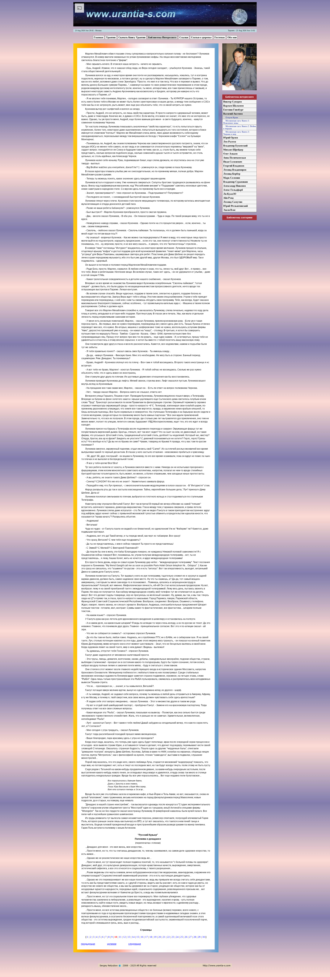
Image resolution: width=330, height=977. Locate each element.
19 (155, 937)
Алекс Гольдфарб (233, 189)
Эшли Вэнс (229, 209)
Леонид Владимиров (234, 169)
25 (182, 937)
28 (195, 937)
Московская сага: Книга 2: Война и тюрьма (239, 127)
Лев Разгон (229, 141)
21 (164, 937)
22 (168, 937)
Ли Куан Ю (229, 193)
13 (129, 937)
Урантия (111, 37)
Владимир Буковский (235, 145)
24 (177, 937)
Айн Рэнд (228, 197)
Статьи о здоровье (201, 37)
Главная (99, 37)
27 (190, 937)
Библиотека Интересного (162, 37)
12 (124, 937)
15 (138, 937)
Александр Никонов (234, 185)
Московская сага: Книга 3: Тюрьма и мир (236, 133)
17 (146, 937)
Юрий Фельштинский (235, 205)
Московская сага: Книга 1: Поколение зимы (236, 122)
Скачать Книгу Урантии (132, 37)
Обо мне (232, 37)
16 (142, 937)
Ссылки (184, 37)
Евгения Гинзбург (233, 109)
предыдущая (88, 944)
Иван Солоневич (232, 161)
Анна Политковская (234, 157)
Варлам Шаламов (233, 105)
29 (199, 937)
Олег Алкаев (230, 153)
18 (151, 937)
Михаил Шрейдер (233, 149)
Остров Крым (230, 117)
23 (173, 937)
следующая (134, 944)
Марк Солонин (231, 177)
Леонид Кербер (231, 173)
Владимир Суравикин (235, 181)
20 (160, 937)
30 (203, 937)
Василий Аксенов (233, 113)
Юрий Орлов (230, 137)
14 (133, 937)
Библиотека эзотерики (239, 217)
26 (186, 937)
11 (120, 937)
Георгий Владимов (233, 165)
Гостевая (219, 37)
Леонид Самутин (232, 201)
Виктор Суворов (232, 101)
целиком (111, 944)
